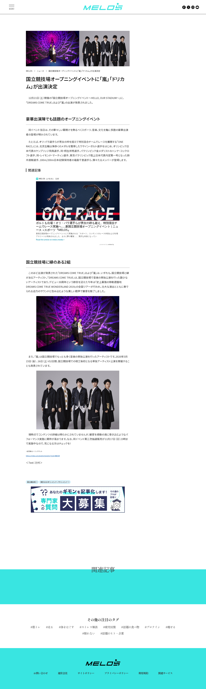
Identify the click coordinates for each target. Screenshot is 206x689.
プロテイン (153, 627)
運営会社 (62, 673)
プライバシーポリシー (116, 673)
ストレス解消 (89, 627)
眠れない (89, 633)
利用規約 (143, 673)
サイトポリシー (86, 673)
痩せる (171, 627)
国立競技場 (31, 482)
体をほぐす (67, 627)
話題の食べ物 (131, 627)
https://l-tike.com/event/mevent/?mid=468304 (43, 456)
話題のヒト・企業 (113, 633)
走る (50, 627)
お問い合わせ (40, 673)
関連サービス (165, 673)
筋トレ (36, 627)
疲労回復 (110, 627)
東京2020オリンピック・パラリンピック (54, 482)
